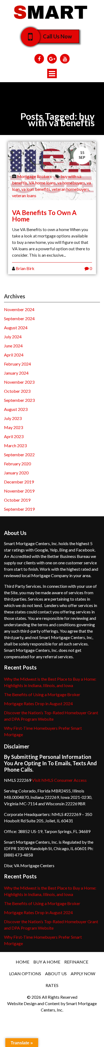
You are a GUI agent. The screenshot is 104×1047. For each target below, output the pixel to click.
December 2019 (19, 481)
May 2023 (13, 427)
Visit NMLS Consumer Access (59, 780)
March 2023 (15, 445)
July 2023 (13, 418)
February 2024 (17, 363)
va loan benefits (35, 189)
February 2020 (17, 463)
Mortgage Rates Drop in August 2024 (38, 703)
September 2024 (19, 318)
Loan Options (25, 973)
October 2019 (17, 499)
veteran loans (24, 195)
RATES (52, 985)
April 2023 (13, 436)
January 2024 (16, 372)
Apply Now (83, 973)
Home (22, 961)
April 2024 (13, 354)
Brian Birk (25, 268)
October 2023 (17, 391)
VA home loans (42, 182)
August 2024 (15, 327)
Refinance (76, 961)
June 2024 (13, 345)
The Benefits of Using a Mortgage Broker (42, 694)
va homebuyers (71, 182)
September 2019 (19, 508)
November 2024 (19, 309)
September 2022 (19, 454)
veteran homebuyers (70, 189)
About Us (56, 973)
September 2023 (19, 400)
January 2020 (16, 472)
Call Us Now (57, 36)
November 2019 (19, 490)
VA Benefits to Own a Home (44, 216)
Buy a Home (46, 961)
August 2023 (15, 409)
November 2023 (19, 381)
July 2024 (13, 336)
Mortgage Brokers (34, 176)
